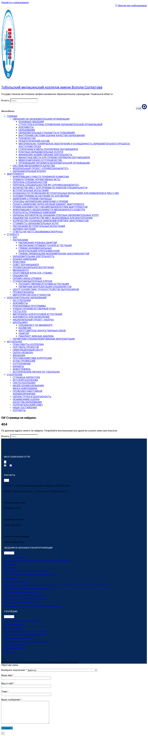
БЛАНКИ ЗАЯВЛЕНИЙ (25, 259)
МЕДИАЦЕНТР (21, 270)
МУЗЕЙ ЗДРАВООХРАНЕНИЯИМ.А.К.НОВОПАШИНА (28, 387)
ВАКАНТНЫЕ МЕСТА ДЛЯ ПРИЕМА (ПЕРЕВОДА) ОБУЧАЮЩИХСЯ (54, 157)
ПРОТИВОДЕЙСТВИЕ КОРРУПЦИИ (32, 358)
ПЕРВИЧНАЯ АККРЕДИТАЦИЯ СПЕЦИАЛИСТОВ (44, 286)
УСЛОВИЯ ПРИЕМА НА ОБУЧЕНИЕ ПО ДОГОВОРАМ (41, 196)
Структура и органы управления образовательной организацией (36, 560)
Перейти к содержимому (15, 2)
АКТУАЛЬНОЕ (14, 341)
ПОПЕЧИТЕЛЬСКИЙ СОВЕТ (28, 405)
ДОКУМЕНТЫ (26, 127)
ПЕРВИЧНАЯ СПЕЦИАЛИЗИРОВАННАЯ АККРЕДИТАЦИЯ (44, 339)
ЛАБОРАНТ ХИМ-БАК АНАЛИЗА (35, 336)
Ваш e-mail (7, 683)
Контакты (9, 652)
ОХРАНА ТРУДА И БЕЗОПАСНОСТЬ (32, 396)
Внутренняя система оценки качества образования (30, 574)
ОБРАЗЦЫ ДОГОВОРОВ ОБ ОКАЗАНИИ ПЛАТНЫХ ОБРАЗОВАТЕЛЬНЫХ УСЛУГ (56, 215)
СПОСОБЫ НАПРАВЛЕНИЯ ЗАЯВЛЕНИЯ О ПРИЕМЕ (40, 201)
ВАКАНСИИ (19, 355)
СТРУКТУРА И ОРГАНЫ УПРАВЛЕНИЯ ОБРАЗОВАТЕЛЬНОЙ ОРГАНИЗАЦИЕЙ (60, 124)
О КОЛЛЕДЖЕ (14, 374)
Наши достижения (13, 648)
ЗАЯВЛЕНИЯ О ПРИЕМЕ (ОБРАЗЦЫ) (32, 198)
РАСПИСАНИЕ (20, 240)
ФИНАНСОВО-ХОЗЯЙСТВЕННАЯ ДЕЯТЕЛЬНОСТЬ (45, 154)
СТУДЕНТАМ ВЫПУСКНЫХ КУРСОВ (32, 281)
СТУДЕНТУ (13, 234)
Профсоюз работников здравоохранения (25, 634)
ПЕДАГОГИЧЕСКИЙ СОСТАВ (33, 141)
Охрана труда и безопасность (19, 638)
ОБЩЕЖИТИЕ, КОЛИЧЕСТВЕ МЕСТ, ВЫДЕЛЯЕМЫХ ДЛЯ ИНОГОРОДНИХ (53, 218)
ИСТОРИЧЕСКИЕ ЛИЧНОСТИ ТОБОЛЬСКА (36, 372)
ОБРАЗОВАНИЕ (26, 130)
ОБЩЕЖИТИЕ (20, 275)
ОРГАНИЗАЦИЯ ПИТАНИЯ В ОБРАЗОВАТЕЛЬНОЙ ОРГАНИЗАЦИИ (54, 163)
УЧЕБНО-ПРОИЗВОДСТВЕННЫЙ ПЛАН (34, 308)
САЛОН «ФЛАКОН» (23, 352)
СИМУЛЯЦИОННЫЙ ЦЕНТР (28, 350)
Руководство (10, 578)
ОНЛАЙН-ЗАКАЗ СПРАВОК (27, 278)
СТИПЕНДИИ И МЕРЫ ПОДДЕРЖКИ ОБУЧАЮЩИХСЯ (48, 149)
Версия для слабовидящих (132, 5)
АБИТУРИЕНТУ (15, 174)
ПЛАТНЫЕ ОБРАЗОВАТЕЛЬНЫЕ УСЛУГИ (40, 152)
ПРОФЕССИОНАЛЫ (23, 292)
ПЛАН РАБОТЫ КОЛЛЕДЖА (28, 344)
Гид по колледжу (12, 627)
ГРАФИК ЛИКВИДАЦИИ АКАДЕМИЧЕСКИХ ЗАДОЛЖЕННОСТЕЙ (53, 253)
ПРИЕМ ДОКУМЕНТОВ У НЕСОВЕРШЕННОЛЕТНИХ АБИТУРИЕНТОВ (50, 207)
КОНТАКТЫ (19, 410)
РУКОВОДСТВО (27, 138)
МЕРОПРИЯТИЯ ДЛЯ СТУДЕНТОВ (31, 295)
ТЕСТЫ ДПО (20, 311)
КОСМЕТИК (24, 328)
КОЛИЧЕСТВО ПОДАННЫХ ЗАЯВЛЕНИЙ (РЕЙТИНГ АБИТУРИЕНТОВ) (51, 220)
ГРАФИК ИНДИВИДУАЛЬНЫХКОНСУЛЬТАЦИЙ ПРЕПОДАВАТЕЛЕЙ (39, 249)
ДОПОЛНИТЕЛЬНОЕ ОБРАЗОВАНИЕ (27, 297)
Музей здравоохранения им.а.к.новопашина (26, 631)
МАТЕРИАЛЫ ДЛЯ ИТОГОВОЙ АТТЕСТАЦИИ (37, 314)
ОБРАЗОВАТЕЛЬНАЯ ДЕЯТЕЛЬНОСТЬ (33, 256)
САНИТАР (23, 333)
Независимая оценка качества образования (26, 641)
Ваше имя (7, 675)
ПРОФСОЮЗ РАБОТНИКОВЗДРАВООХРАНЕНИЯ (27, 392)
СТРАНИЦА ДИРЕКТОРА (26, 377)
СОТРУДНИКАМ (21, 363)
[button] (7, 111)
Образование (10, 567)
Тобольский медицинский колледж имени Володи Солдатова (51, 87)
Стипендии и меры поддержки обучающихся (26, 588)
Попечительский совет (15, 645)
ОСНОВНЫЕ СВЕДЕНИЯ (31, 121)
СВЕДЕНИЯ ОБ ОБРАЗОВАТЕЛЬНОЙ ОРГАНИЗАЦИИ (41, 119)
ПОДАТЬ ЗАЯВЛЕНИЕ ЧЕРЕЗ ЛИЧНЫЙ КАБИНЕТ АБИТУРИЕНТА (48, 204)
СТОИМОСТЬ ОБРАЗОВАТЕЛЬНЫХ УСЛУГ (36, 223)
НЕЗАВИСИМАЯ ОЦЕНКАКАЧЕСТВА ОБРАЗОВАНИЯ (27, 401)
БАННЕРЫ (18, 366)
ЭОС (15, 237)
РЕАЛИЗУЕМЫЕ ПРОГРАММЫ (29, 306)
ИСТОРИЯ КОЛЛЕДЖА (25, 380)
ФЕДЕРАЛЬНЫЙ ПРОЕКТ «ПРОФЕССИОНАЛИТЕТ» (41, 168)
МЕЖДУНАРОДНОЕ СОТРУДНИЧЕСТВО (40, 160)
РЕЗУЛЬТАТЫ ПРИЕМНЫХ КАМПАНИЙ (34, 212)
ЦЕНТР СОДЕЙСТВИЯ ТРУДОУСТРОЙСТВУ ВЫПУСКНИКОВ (46, 289)
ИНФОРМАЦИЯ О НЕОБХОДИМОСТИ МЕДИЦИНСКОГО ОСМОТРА (49, 209)
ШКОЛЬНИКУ (20, 322)
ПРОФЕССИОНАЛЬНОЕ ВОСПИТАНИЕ (33, 267)
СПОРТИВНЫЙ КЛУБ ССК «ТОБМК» (33, 273)
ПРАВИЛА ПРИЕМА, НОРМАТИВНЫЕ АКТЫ (36, 179)
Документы (10, 564)
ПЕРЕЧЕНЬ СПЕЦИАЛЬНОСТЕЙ (30, 182)
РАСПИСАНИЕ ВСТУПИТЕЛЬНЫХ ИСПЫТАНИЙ (39, 226)
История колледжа (14, 624)
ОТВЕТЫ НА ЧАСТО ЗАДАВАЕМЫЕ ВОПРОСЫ (38, 231)
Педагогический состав (16, 581)
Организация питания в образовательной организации (31, 606)
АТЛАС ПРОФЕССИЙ (24, 361)
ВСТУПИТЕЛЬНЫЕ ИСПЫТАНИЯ (31, 190)
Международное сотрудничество (21, 602)
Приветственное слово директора (21, 621)
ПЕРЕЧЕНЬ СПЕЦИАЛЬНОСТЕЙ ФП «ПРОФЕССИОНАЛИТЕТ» (46, 185)
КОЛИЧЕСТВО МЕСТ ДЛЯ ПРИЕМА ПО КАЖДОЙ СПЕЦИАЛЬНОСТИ (50, 187)
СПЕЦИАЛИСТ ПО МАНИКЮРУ (35, 325)
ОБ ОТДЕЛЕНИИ (22, 300)
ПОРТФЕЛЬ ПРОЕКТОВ (26, 347)
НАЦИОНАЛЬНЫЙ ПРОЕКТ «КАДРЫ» (33, 319)
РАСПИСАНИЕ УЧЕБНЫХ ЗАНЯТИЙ (37, 242)
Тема (4, 691)
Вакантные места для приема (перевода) (25, 599)
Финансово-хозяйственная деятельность (25, 595)
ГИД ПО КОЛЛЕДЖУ (24, 383)
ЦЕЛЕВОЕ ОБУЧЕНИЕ (24, 229)
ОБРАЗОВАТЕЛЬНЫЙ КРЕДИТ (29, 171)
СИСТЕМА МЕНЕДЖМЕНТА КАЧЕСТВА (34, 165)
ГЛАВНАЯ (12, 116)
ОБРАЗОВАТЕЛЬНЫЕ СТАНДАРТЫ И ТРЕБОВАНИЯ (46, 132)
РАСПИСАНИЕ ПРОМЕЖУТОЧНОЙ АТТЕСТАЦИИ (45, 245)
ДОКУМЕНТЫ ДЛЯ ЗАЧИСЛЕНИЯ (31, 317)
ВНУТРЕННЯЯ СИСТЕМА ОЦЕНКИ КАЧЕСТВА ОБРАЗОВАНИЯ (51, 135)
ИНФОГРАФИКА (21, 369)
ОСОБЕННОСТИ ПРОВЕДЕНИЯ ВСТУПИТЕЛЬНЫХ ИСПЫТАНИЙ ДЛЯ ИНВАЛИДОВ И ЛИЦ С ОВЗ (66, 193)
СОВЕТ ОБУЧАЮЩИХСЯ (26, 264)
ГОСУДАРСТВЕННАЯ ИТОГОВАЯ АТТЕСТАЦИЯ (43, 284)
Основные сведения (14, 557)
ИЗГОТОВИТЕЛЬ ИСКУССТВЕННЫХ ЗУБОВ (42, 330)
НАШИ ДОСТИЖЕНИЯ (25, 407)
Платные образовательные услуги (21, 592)
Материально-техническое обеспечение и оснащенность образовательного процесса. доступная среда (57, 585)
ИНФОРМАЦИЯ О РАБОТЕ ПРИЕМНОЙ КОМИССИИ (41, 176)
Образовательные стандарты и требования (26, 571)
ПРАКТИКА (19, 262)
